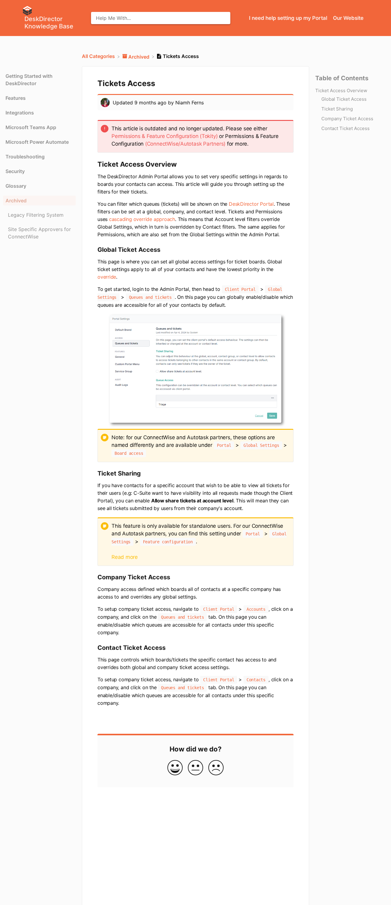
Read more (124, 557)
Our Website (348, 18)
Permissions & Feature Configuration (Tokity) (164, 136)
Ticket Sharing (337, 108)
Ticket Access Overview (341, 90)
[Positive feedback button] (175, 768)
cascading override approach (142, 219)
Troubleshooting (25, 157)
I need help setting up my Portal (288, 18)
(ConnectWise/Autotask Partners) (185, 144)
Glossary (15, 186)
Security (15, 171)
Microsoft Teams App (30, 127)
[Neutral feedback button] (195, 768)
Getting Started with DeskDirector (29, 79)
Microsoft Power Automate (37, 142)
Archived (16, 200)
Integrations (19, 113)
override (106, 277)
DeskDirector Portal (251, 204)
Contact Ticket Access (345, 128)
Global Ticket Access (344, 99)
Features (15, 98)
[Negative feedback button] (215, 768)
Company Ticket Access (347, 118)
